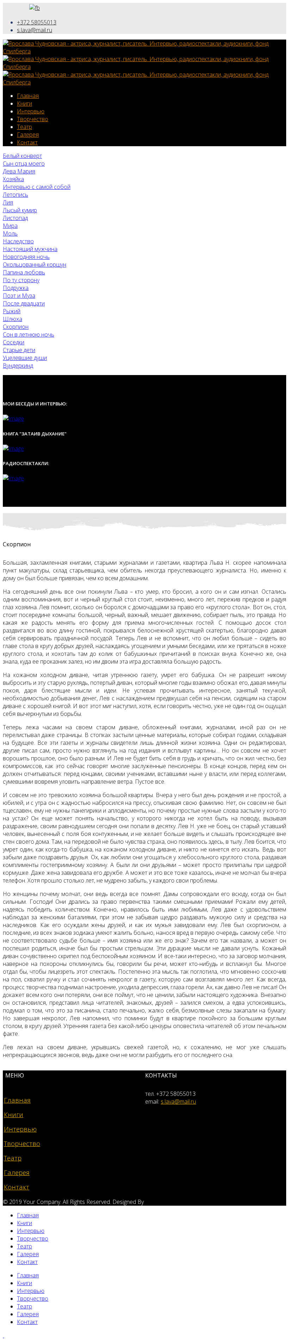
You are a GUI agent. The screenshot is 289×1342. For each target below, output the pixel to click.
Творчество (32, 119)
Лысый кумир (20, 210)
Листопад (15, 218)
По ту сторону (21, 280)
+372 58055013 (36, 22)
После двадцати (24, 303)
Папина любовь (24, 272)
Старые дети (19, 350)
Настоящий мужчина (30, 249)
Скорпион (16, 327)
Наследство (18, 241)
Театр (24, 127)
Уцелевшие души (25, 358)
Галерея (28, 134)
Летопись (15, 194)
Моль (10, 233)
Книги (24, 103)
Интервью (30, 111)
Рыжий (11, 311)
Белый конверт (22, 156)
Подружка (16, 288)
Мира (10, 226)
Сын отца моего (24, 163)
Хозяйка (13, 179)
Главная (28, 96)
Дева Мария (19, 171)
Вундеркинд (18, 365)
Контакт (27, 142)
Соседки (13, 342)
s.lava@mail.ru (34, 30)
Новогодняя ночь (26, 257)
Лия (8, 202)
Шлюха (12, 319)
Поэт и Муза (19, 295)
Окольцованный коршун (34, 264)
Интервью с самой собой (36, 187)
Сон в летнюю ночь (28, 334)
